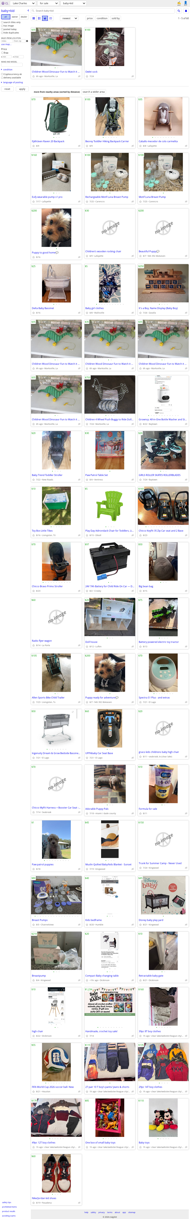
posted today (10, 29)
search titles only (12, 22)
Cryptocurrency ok (13, 74)
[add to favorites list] (33, 76)
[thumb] (39, 18)
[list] (34, 18)
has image (9, 25)
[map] (50, 18)
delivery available (12, 77)
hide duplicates (11, 32)
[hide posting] (79, 76)
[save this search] (186, 11)
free (6, 52)
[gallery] (45, 18)
